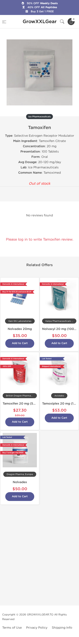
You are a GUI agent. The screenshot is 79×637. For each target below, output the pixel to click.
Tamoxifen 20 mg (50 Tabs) (23, 403)
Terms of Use (12, 628)
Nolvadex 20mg (20, 329)
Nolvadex (20, 482)
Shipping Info (62, 628)
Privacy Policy (36, 628)
